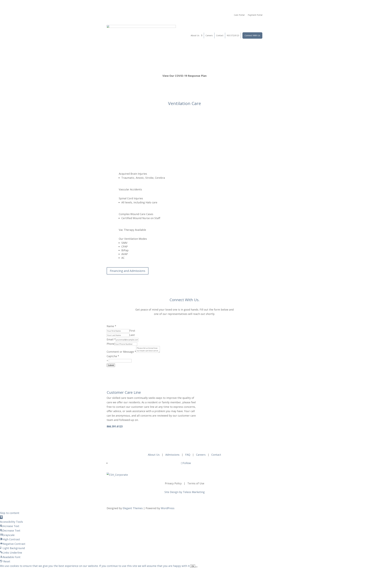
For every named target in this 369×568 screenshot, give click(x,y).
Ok (192, 566)
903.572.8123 (233, 35)
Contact (219, 35)
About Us (195, 35)
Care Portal (239, 15)
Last (132, 335)
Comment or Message (121, 351)
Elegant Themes (133, 508)
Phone (110, 343)
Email (111, 339)
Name (111, 326)
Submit (111, 365)
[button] (1, 517)
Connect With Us (252, 35)
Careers (209, 35)
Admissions (172, 454)
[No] (196, 566)
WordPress (167, 508)
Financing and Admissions (127, 271)
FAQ (187, 454)
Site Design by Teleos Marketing (184, 492)
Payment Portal (255, 15)
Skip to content (9, 513)
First (132, 330)
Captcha (113, 356)
